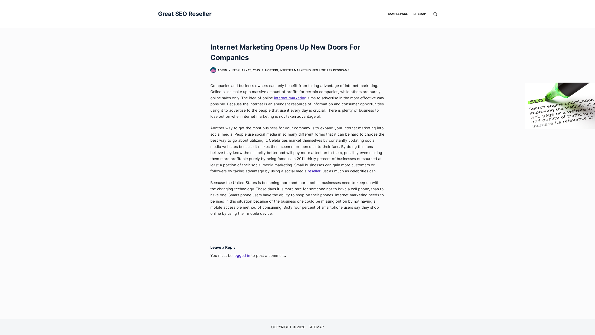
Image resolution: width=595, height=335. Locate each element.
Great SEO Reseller (185, 13)
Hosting (271, 70)
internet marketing (290, 98)
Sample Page (398, 14)
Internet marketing (295, 70)
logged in (242, 255)
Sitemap (419, 14)
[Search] (435, 14)
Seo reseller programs (330, 70)
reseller (314, 171)
